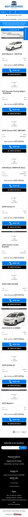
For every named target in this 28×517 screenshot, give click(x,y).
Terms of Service (14, 486)
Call (10, 12)
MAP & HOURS (23, 12)
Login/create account (14, 15)
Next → (24, 432)
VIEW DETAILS (15, 74)
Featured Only (22, 36)
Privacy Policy (14, 483)
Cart (15, 12)
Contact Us (14, 471)
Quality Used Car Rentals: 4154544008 (14, 475)
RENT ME (16, 70)
